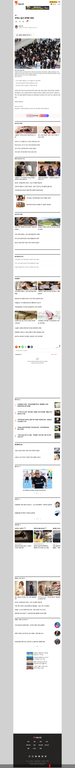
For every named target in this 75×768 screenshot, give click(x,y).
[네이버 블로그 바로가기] (45, 756)
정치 (28, 741)
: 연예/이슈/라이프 (21, 619)
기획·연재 (17, 525)
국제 (47, 741)
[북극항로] (57, 513)
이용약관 (31, 761)
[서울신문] (19, 3)
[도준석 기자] (16, 27)
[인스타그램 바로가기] (39, 756)
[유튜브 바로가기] (36, 756)
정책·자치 (28, 745)
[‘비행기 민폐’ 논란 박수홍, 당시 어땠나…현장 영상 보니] (57, 633)
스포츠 (34, 748)
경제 (15, 15)
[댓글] (26, 21)
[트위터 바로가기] (32, 756)
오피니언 (17, 499)
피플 (28, 748)
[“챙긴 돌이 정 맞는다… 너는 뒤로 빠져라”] (57, 505)
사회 (34, 741)
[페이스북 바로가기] (29, 756)
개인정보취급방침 (37, 761)
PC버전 (47, 761)
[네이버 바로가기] (42, 756)
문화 (34, 745)
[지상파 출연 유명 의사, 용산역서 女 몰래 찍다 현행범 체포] (57, 642)
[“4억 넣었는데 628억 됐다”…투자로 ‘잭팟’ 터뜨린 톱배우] (57, 625)
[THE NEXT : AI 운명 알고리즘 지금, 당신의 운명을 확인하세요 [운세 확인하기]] (37, 116)
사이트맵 (43, 761)
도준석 (20, 26)
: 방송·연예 (19, 578)
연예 (41, 748)
